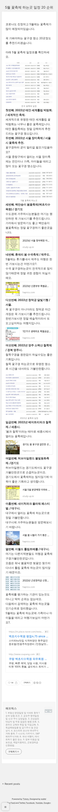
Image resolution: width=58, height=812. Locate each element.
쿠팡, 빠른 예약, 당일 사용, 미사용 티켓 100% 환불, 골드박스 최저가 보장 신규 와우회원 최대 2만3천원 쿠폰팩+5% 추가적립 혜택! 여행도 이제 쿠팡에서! (29, 665)
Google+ (47, 803)
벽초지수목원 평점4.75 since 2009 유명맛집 (28, 636)
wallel (43, 799)
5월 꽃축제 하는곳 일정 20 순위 (29, 7)
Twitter (22, 803)
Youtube (39, 803)
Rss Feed (11, 803)
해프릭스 (11, 708)
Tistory (26, 799)
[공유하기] (16, 682)
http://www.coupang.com (22, 654)
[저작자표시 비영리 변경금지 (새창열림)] (37, 683)
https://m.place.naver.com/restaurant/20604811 (26, 631)
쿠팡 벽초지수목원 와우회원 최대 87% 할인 (28, 659)
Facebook (30, 803)
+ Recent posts (11, 783)
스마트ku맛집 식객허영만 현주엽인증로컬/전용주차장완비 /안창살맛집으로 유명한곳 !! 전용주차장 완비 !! (29, 642)
